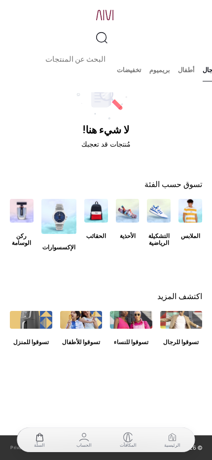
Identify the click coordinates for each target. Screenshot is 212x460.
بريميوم (159, 70)
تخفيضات (129, 70)
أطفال (186, 70)
